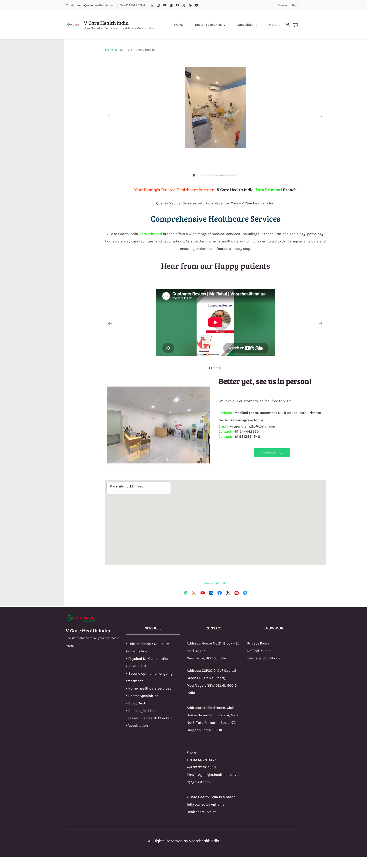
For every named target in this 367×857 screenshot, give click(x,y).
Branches (111, 49)
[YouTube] (202, 593)
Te (249, 658)
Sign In (282, 5)
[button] (110, 115)
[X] (228, 593)
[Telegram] (245, 593)
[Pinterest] (236, 593)
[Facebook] (219, 593)
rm (253, 658)
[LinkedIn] (211, 593)
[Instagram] (194, 593)
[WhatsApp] (185, 593)
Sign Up (296, 5)
